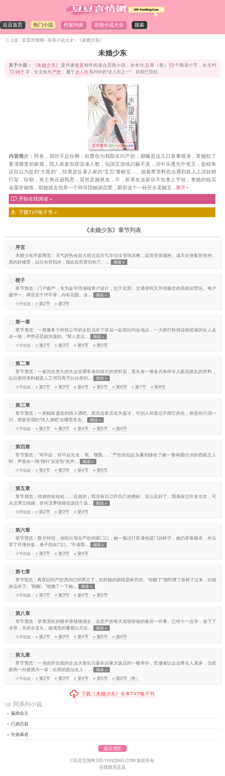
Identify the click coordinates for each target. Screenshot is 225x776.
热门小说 (43, 25)
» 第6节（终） (126, 678)
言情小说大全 (109, 25)
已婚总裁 (20, 723)
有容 (79, 65)
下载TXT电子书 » (38, 212)
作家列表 (73, 25)
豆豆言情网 (33, 40)
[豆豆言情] (112, 15)
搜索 (139, 25)
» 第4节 (81, 345)
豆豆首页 (12, 25)
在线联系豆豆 (112, 767)
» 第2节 (42, 303)
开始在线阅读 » (35, 199)
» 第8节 (158, 387)
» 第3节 (62, 303)
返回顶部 (112, 748)
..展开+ (181, 187)
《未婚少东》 (90, 40)
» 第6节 (119, 387)
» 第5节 (100, 345)
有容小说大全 (60, 40)
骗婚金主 (20, 713)
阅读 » (119, 262)
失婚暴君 (20, 734)
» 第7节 (138, 387)
